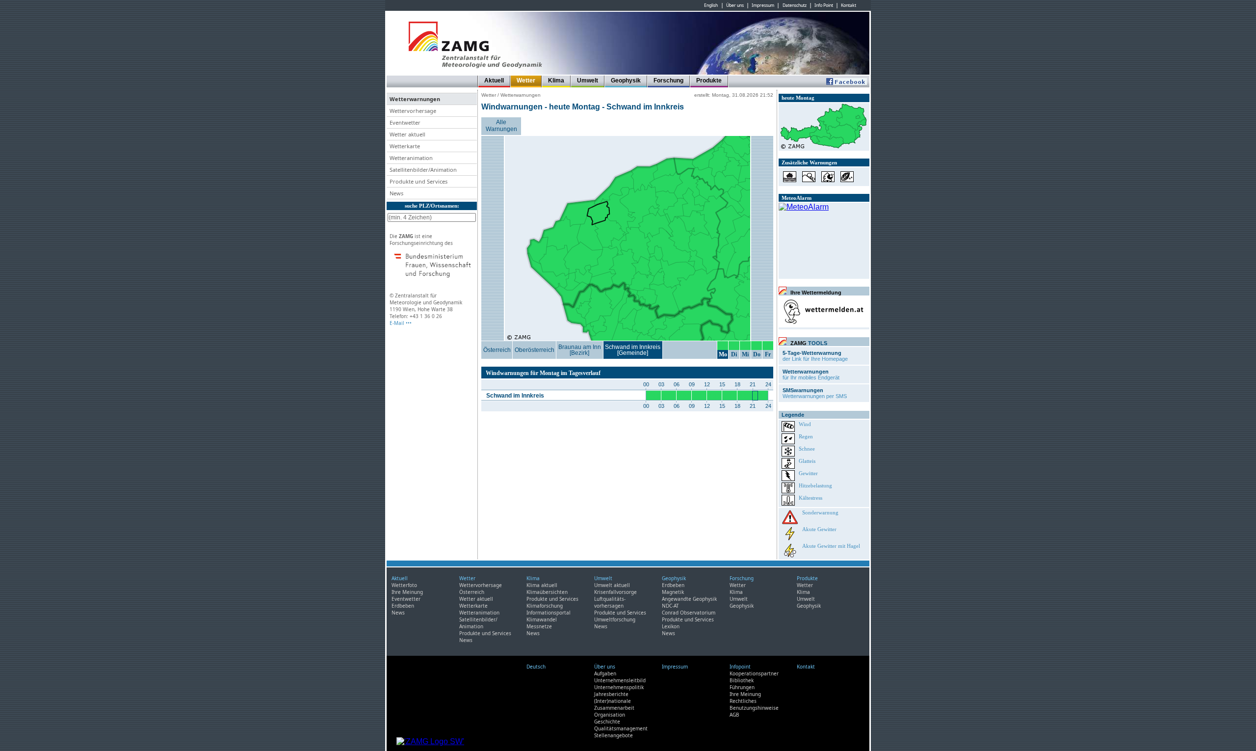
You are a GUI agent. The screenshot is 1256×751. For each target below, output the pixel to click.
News (398, 612)
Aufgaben (605, 673)
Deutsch (536, 666)
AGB (734, 714)
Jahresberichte (611, 694)
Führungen (742, 687)
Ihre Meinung (407, 592)
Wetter (526, 80)
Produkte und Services (485, 633)
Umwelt (587, 80)
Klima (556, 80)
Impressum (763, 5)
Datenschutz (795, 5)
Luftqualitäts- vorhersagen (610, 602)
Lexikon (671, 626)
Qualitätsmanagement (621, 728)
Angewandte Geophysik (689, 598)
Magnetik (673, 592)
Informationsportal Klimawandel (548, 616)
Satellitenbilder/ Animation (478, 623)
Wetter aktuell (476, 598)
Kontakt (848, 5)
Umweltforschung (614, 619)
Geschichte (607, 721)
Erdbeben (403, 605)
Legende (793, 415)
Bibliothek (742, 680)
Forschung (668, 80)
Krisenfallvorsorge (615, 592)
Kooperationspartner (754, 673)
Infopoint (740, 666)
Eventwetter (406, 598)
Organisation (609, 714)
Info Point (823, 5)
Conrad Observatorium (688, 612)
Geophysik (626, 80)
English (711, 5)
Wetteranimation (479, 612)
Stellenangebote (613, 735)
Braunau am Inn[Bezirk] (579, 350)
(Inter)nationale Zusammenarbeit (614, 704)
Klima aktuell (541, 585)
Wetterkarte (473, 605)
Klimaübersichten (547, 592)
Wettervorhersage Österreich (480, 588)
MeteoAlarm (796, 198)
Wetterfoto (404, 585)
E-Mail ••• (401, 323)
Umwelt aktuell (612, 585)
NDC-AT (670, 605)
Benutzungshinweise (754, 707)
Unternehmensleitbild (620, 680)
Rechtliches (743, 700)
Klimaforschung (544, 605)
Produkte (709, 80)
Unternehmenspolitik (619, 687)
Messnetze (539, 626)
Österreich (497, 350)
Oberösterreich (534, 350)
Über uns (735, 5)
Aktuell (494, 80)
